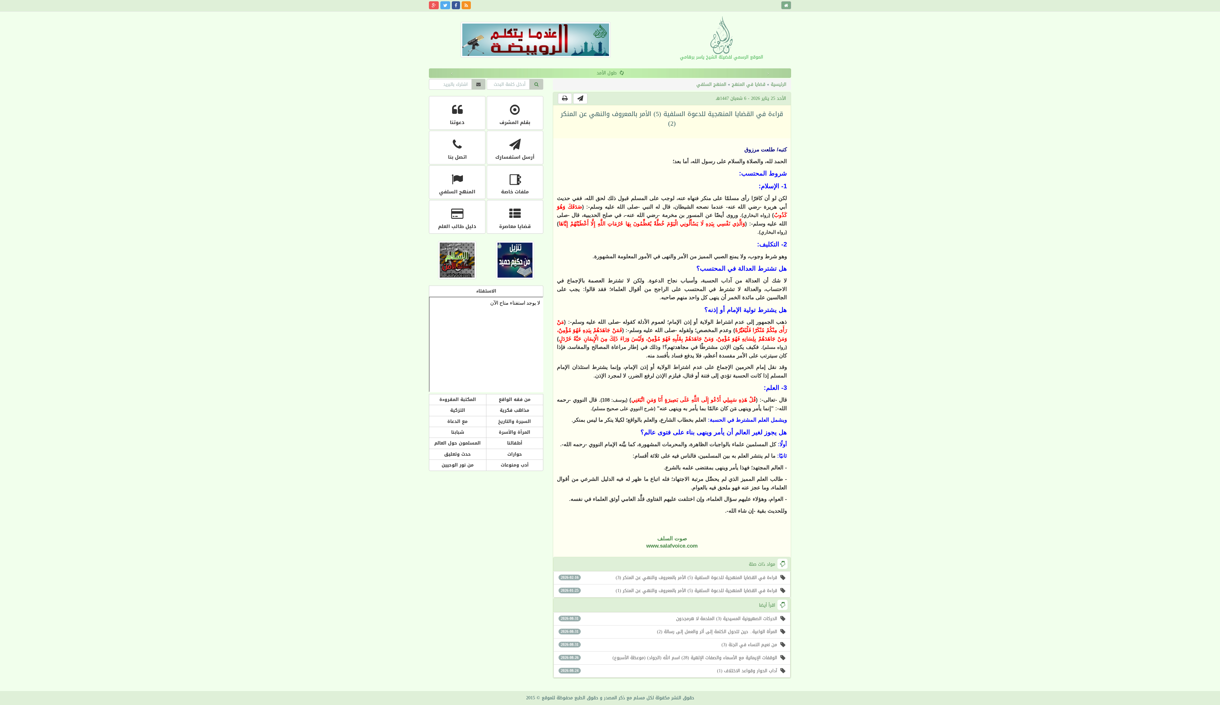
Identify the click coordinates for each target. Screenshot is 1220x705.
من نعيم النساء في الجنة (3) (669, 644)
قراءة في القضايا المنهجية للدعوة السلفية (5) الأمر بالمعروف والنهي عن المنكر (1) (669, 590)
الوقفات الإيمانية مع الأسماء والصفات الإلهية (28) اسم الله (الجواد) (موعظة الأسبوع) (669, 657)
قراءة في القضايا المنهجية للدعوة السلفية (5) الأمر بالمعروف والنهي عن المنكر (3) (669, 577)
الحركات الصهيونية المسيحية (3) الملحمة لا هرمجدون (669, 618)
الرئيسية (778, 84)
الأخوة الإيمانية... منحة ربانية (607, 73)
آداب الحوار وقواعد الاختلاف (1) (669, 671)
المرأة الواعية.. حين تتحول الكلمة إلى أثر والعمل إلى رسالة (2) (669, 631)
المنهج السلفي (711, 84)
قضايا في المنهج (748, 84)
